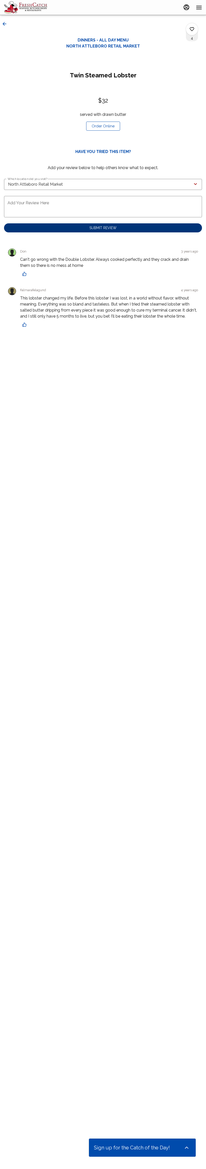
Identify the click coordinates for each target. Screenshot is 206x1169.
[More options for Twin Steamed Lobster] (192, 29)
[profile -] (186, 7)
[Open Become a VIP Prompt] (187, 1148)
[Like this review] (25, 274)
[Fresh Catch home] (26, 7)
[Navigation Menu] (198, 7)
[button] (6, 24)
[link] (103, 126)
